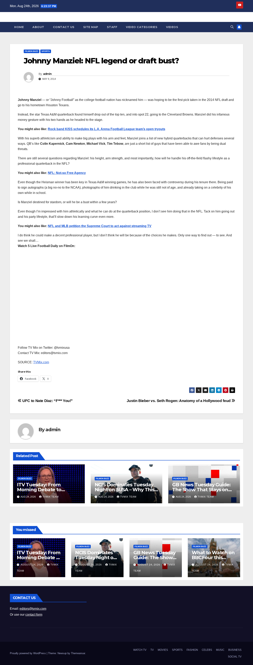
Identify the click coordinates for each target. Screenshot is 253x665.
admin (47, 74)
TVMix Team (50, 496)
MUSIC (220, 649)
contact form (33, 614)
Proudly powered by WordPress (28, 653)
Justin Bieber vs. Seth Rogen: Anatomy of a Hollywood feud (179, 401)
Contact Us (64, 27)
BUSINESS (235, 649)
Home (19, 27)
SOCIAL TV (235, 656)
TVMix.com (41, 362)
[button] (232, 27)
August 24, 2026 (32, 564)
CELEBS (207, 649)
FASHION (192, 649)
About (38, 27)
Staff (112, 27)
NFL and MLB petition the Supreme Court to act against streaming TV (99, 226)
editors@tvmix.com (33, 608)
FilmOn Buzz (31, 51)
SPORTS (46, 51)
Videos (172, 27)
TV (152, 649)
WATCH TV (139, 649)
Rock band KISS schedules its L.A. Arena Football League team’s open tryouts (106, 129)
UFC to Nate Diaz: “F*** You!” (47, 401)
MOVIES (163, 649)
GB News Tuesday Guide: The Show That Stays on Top (201, 489)
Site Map (90, 27)
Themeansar (78, 653)
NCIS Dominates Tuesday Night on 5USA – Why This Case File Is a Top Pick (124, 489)
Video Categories (141, 27)
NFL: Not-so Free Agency (67, 173)
